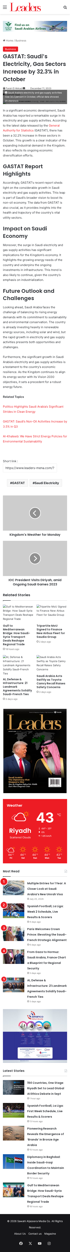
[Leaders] (25, 7)
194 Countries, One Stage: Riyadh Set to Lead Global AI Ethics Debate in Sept (45, 1088)
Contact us (35, 1233)
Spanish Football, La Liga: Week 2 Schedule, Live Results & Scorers (45, 911)
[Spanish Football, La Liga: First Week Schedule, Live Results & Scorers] (13, 1110)
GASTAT (18, 483)
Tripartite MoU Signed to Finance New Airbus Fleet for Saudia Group (51, 631)
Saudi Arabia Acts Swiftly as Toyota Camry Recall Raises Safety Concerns (51, 681)
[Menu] (5, 8)
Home (9, 40)
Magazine (50, 1233)
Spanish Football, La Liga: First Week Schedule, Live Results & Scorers (45, 1111)
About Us (20, 1233)
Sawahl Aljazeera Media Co (33, 1221)
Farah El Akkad (14, 88)
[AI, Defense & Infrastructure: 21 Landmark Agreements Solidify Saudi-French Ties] (18, 665)
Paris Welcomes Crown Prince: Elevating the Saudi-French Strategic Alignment (47, 934)
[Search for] (65, 8)
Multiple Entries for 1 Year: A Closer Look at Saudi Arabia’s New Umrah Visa (46, 888)
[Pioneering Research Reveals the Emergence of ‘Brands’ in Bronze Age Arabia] (13, 1133)
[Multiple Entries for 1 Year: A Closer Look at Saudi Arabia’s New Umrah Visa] (13, 888)
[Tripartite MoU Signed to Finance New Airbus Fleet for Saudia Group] (52, 613)
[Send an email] (24, 88)
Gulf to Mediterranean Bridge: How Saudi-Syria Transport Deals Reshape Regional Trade (16, 635)
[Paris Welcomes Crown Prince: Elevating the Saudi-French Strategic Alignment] (13, 933)
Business (20, 40)
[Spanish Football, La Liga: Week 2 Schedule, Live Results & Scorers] (13, 910)
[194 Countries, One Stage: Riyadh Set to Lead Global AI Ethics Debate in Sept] (13, 1087)
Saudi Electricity (47, 483)
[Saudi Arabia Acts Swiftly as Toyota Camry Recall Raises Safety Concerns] (52, 663)
